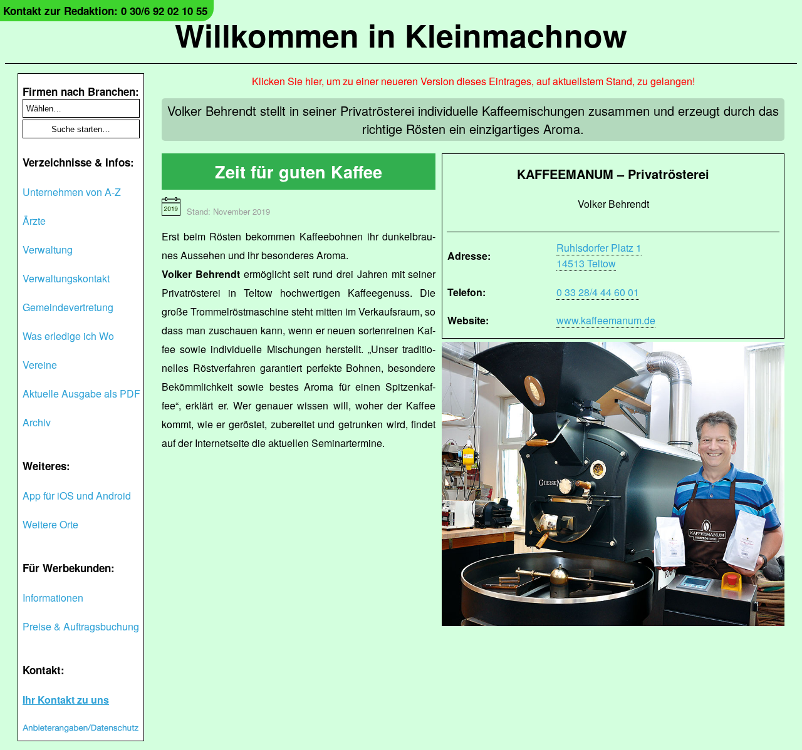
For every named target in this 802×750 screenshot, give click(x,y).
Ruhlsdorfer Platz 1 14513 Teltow (599, 255)
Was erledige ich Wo (68, 336)
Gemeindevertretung (68, 307)
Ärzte (34, 220)
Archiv (37, 422)
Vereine (40, 364)
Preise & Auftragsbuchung (81, 626)
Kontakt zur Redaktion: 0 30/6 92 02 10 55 (105, 10)
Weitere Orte (50, 524)
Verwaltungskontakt (66, 278)
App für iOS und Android (77, 495)
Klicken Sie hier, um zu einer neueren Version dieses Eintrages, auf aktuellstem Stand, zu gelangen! (473, 81)
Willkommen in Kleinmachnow (401, 35)
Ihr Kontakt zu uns (66, 699)
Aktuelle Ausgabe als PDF (81, 393)
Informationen (53, 597)
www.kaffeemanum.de (605, 320)
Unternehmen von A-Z (72, 192)
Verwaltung (48, 249)
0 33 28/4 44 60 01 (597, 292)
